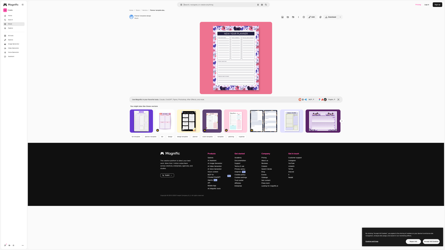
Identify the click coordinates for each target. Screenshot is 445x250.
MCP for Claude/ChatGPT (219, 176)
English (167, 175)
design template (182, 137)
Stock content (213, 172)
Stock (138, 10)
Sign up (437, 5)
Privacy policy (240, 169)
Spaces (210, 158)
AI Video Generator (215, 166)
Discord (291, 172)
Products (212, 153)
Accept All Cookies (431, 241)
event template (208, 137)
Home (131, 10)
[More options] (298, 17)
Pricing (418, 5)
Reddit (290, 177)
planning (231, 137)
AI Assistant (212, 160)
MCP (310, 99)
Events (263, 175)
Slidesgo (264, 177)
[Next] (342, 121)
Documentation (240, 160)
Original (214, 26)
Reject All (413, 241)
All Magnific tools (214, 189)
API (209, 183)
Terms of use (239, 166)
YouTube (291, 163)
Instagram (292, 160)
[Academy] (9, 245)
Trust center (239, 180)
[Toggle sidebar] (23, 4)
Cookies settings (241, 177)
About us (264, 160)
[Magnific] (170, 154)
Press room (265, 183)
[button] (167, 175)
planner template (150, 137)
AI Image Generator (215, 163)
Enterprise (238, 186)
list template (136, 137)
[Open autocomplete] (180, 5)
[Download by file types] (340, 17)
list (162, 137)
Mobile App (212, 186)
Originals (240, 172)
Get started (240, 153)
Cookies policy (240, 175)
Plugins (330, 99)
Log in (426, 5)
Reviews (264, 163)
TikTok (290, 169)
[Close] (338, 99)
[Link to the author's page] (131, 17)
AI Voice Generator (215, 169)
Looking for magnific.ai (269, 186)
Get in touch (293, 153)
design (170, 137)
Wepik (136, 18)
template (221, 137)
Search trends (266, 169)
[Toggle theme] (13, 245)
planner (195, 137)
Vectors (145, 10)
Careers (264, 166)
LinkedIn (291, 166)
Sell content (265, 180)
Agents (212, 180)
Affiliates (238, 183)
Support (237, 163)
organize (242, 137)
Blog (263, 172)
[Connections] (5, 245)
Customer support (295, 158)
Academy (238, 158)
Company (265, 153)
